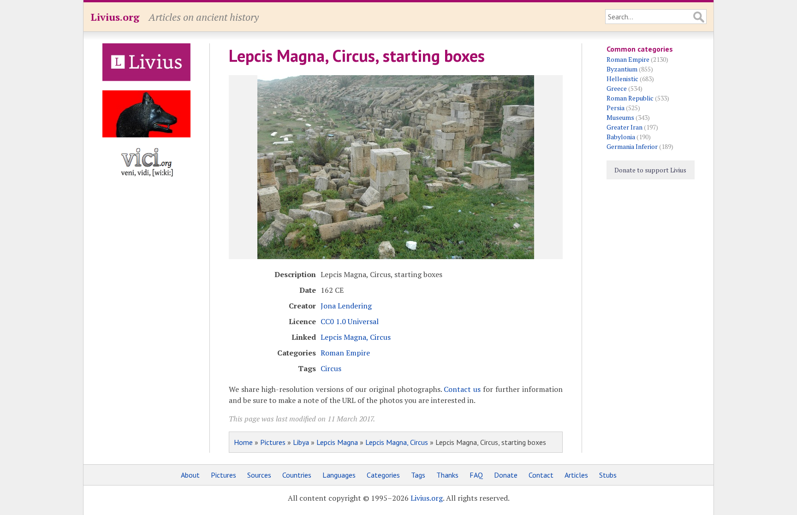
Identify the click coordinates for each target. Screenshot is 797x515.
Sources (259, 474)
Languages (339, 474)
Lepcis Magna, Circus (356, 337)
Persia (616, 107)
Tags (418, 474)
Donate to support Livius (650, 170)
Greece (617, 88)
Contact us (462, 389)
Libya (301, 442)
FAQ (476, 474)
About (190, 474)
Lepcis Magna (337, 442)
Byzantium (622, 69)
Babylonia (621, 136)
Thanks (447, 474)
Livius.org (114, 17)
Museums (620, 117)
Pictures (272, 442)
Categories (383, 474)
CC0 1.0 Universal (350, 321)
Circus (331, 368)
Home (243, 442)
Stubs (608, 474)
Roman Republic (630, 98)
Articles (576, 474)
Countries (296, 474)
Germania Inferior (632, 146)
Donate (505, 474)
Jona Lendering (346, 306)
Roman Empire (345, 353)
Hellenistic (622, 78)
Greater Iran (624, 127)
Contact (541, 474)
